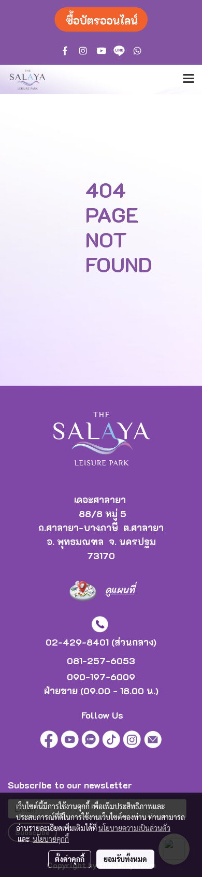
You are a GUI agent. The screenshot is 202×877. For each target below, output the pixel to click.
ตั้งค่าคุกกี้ (69, 859)
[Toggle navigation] (188, 79)
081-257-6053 (101, 660)
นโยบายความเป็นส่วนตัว (134, 827)
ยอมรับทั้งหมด (125, 859)
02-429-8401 (77, 642)
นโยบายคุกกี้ (51, 838)
